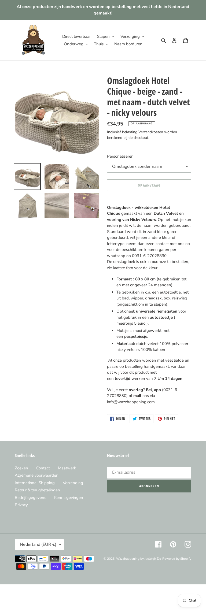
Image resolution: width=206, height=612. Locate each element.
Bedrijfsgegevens (30, 497)
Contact (43, 468)
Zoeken (21, 468)
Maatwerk (67, 468)
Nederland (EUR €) (38, 544)
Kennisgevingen (68, 497)
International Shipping (35, 482)
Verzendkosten (150, 132)
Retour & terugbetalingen (37, 490)
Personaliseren (120, 156)
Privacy (21, 504)
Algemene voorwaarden (36, 475)
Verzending (73, 482)
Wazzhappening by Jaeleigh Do (138, 559)
